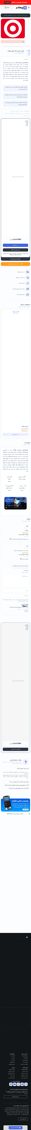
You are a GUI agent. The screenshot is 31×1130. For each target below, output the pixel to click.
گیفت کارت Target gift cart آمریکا (13, 113)
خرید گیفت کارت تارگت (15, 111)
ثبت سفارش (15, 245)
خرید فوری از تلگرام (15, 250)
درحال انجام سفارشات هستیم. (16, 15)
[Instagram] (26, 1084)
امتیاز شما (25, 570)
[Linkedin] (11, 1084)
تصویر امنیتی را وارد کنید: (15, 607)
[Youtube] (14, 1084)
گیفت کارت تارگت (26, 116)
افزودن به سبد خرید (15, 749)
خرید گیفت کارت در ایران (25, 113)
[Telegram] (22, 1084)
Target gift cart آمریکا (25, 111)
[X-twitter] (18, 1084)
